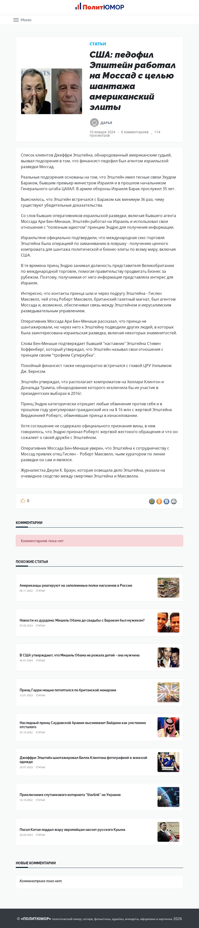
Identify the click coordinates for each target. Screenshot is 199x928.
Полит (103, 7)
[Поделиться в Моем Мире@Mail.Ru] (152, 501)
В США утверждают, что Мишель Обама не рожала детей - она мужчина (80, 655)
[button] (22, 19)
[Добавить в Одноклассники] (159, 501)
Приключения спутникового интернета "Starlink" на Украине (70, 795)
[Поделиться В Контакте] (166, 501)
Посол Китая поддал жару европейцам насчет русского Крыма (72, 830)
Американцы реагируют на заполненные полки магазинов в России (76, 585)
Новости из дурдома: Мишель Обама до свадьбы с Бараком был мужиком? (82, 620)
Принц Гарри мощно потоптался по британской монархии (68, 690)
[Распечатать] (174, 501)
